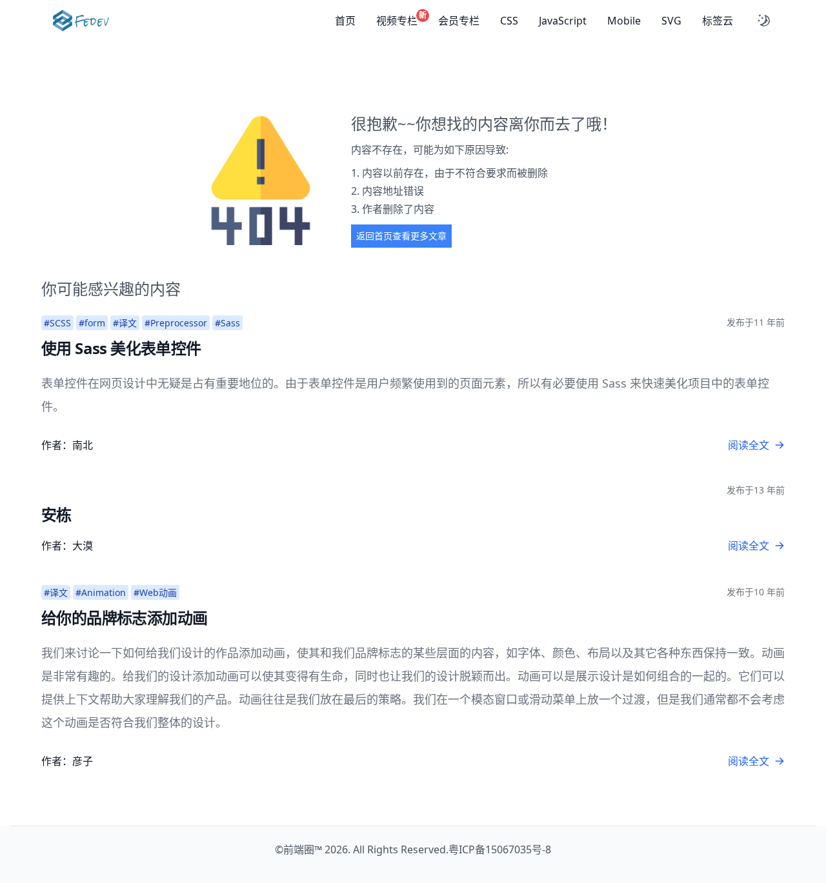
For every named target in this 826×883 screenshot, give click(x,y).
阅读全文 (748, 445)
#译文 (125, 323)
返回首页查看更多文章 (401, 236)
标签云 (717, 21)
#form (92, 323)
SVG (671, 21)
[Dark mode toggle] (764, 20)
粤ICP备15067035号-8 (499, 849)
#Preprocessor (176, 323)
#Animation (101, 592)
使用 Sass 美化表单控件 (121, 348)
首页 (345, 21)
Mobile (624, 21)
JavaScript (563, 21)
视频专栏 (397, 20)
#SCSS (57, 323)
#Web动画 (155, 592)
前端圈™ (302, 849)
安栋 (56, 514)
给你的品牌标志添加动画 (124, 617)
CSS (509, 21)
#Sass (227, 323)
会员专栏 (458, 21)
